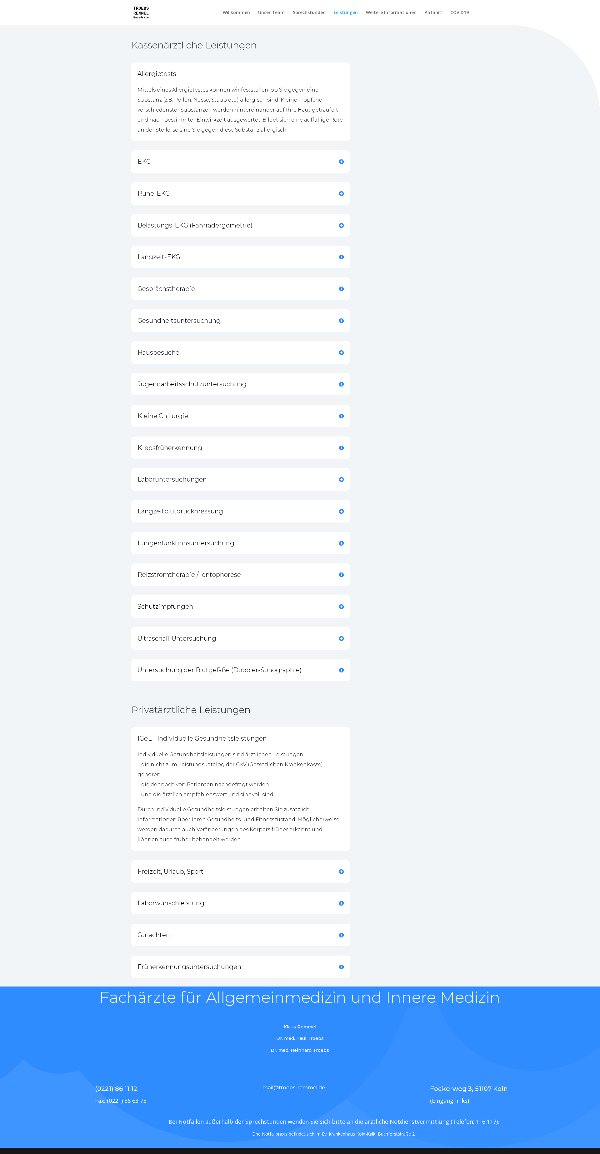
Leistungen (346, 12)
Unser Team (271, 12)
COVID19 (459, 12)
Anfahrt (433, 12)
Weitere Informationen (391, 12)
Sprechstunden (309, 12)
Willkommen (236, 12)
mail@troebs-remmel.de (293, 1088)
